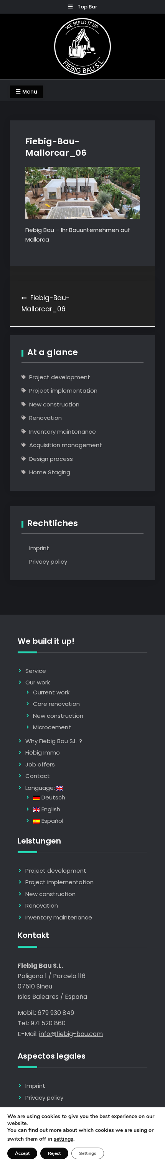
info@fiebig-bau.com (71, 1034)
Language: (40, 788)
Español (51, 821)
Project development (59, 377)
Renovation (45, 418)
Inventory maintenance (62, 432)
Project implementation (63, 390)
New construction (54, 404)
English (50, 809)
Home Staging (49, 472)
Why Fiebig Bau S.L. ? (53, 741)
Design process (51, 459)
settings (63, 1139)
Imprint (39, 548)
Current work (51, 692)
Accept (22, 1153)
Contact (37, 776)
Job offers (40, 764)
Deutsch (52, 797)
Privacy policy (48, 562)
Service (35, 671)
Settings (87, 1153)
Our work (37, 682)
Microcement (52, 727)
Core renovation (56, 704)
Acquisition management (65, 445)
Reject (54, 1153)
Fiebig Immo (42, 752)
